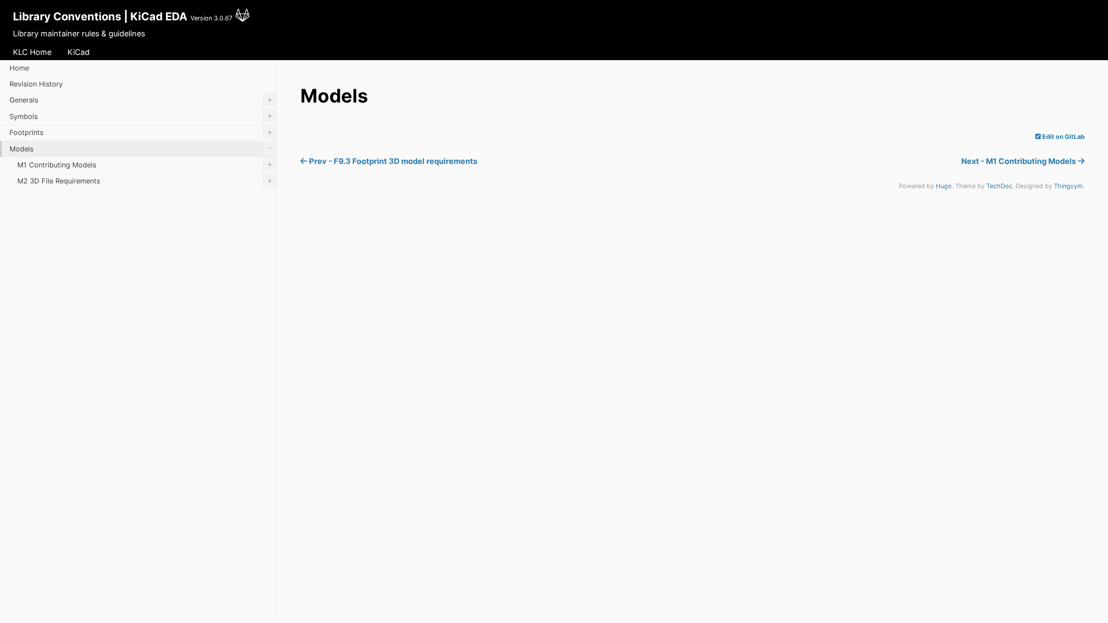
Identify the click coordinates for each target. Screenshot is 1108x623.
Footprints (141, 132)
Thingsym (1068, 185)
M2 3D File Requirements (144, 181)
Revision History (36, 84)
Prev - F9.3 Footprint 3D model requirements (392, 161)
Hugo (944, 185)
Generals (141, 100)
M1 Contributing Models (144, 164)
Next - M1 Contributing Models (1019, 161)
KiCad (79, 52)
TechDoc (999, 185)
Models (140, 148)
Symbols (141, 116)
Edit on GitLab (1063, 136)
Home (19, 68)
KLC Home (32, 52)
